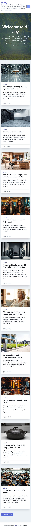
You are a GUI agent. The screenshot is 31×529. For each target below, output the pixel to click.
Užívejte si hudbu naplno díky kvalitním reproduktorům (15, 266)
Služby (5, 172)
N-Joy (4, 3)
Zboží (5, 84)
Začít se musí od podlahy (13, 132)
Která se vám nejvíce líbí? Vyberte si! (13, 221)
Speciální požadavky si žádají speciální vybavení (15, 87)
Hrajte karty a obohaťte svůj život (15, 401)
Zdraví (5, 309)
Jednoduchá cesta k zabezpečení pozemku (12, 356)
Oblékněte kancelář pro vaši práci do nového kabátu (15, 175)
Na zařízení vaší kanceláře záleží (14, 491)
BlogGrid (17, 525)
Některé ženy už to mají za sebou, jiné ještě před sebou (14, 313)
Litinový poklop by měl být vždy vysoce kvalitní (14, 446)
